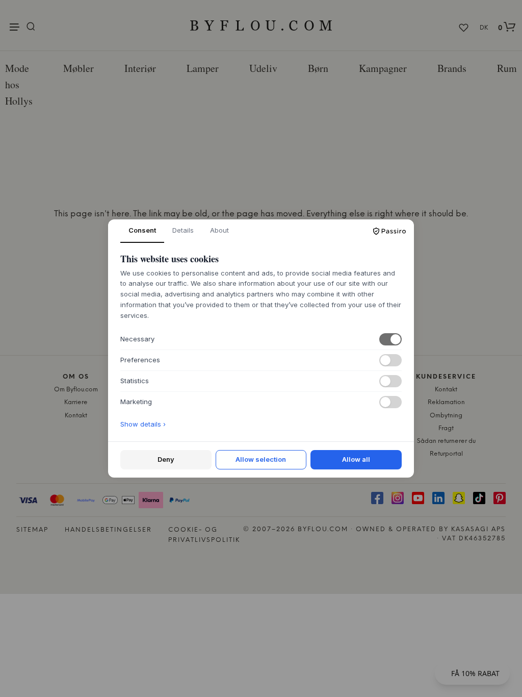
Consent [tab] (142, 230)
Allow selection (261, 459)
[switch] (390, 339)
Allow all (356, 459)
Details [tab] (183, 230)
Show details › (143, 424)
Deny (166, 459)
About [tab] (219, 230)
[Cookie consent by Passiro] (389, 231)
